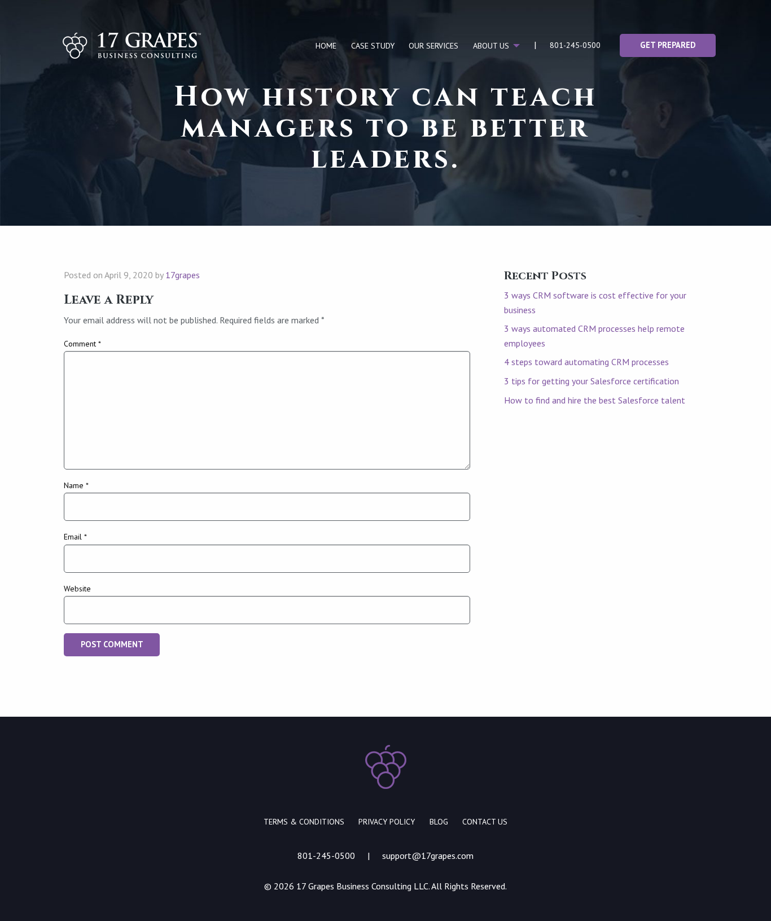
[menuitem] (326, 46)
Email (75, 537)
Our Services (433, 46)
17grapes (182, 274)
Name (76, 485)
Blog (439, 822)
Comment (82, 344)
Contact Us (484, 822)
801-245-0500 (575, 45)
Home (326, 46)
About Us (491, 46)
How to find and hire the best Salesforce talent (594, 400)
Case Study (373, 46)
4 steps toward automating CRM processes (586, 361)
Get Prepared (667, 45)
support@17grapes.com (428, 855)
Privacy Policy (386, 822)
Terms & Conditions (304, 822)
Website (77, 589)
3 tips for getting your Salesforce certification (591, 381)
